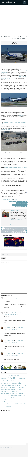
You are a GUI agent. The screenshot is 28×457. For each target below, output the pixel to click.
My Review (2, 398)
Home (1, 447)
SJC (26, 206)
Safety (2, 400)
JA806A (21, 115)
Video (3, 406)
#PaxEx (6, 375)
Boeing (19, 383)
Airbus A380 (3, 378)
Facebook (6, 449)
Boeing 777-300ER (21, 385)
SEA (5, 400)
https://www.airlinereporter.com (17, 222)
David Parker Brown (9, 327)
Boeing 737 (3, 385)
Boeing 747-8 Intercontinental (11, 385)
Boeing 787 (5, 387)
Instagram (11, 449)
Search (8, 447)
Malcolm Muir (14, 40)
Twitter (1, 449)
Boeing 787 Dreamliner (22, 203)
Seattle (8, 400)
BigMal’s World (10, 199)
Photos (15, 199)
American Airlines (7, 383)
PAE (6, 398)
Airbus (19, 375)
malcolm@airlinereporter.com (16, 219)
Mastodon (16, 449)
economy (17, 391)
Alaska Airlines (5, 381)
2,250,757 (19, 248)
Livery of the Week (19, 395)
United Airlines (20, 404)
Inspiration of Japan (6, 129)
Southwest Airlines (6, 404)
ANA (26, 201)
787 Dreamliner (13, 375)
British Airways (7, 389)
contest (20, 389)
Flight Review (19, 393)
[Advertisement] (14, 21)
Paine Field (11, 398)
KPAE (8, 395)
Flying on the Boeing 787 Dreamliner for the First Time (15, 167)
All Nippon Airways (19, 201)
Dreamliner (12, 391)
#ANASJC (11, 201)
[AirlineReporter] (14, 2)
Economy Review (5, 393)
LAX (12, 395)
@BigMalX (4, 199)
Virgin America (8, 406)
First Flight (11, 393)
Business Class (14, 389)
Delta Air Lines (5, 391)
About (4, 447)
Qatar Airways (21, 398)
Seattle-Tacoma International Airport (9, 401)
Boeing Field (3, 389)
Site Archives (3, 455)
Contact (12, 447)
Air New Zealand (22, 378)
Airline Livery (12, 378)
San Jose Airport (20, 206)
